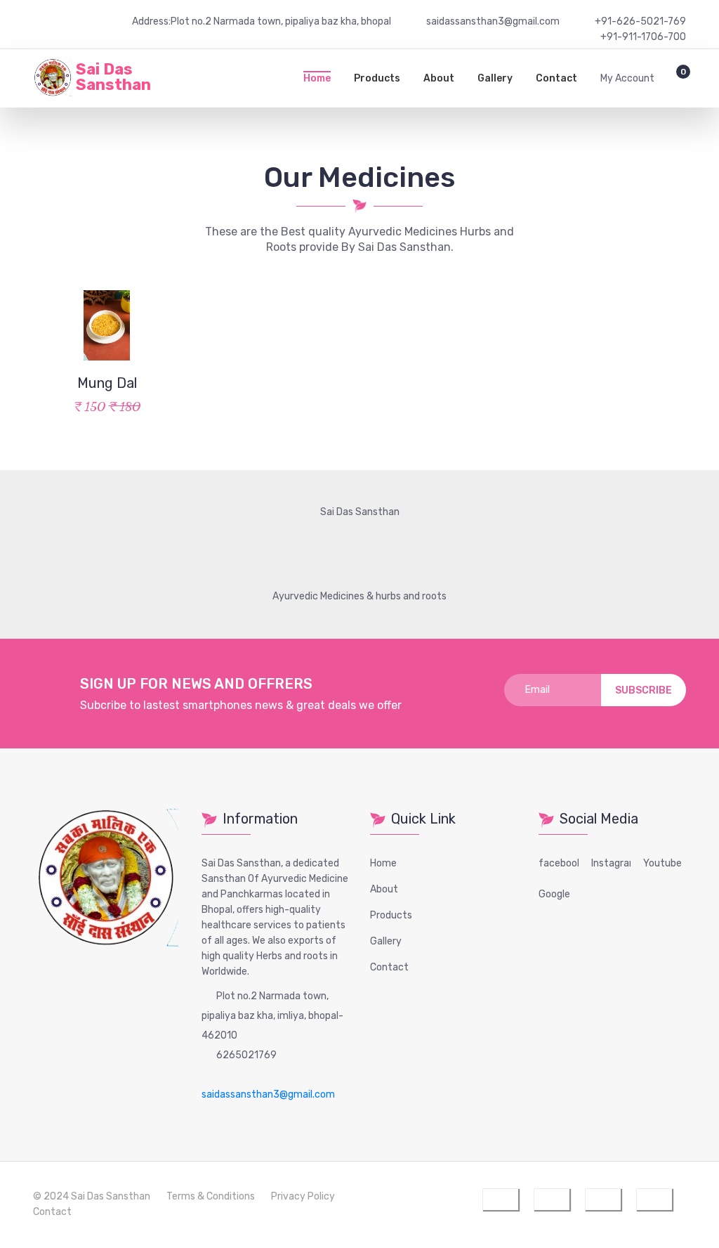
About (438, 78)
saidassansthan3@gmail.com (268, 1094)
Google (554, 894)
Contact (556, 78)
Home (317, 78)
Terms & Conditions (210, 1196)
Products (377, 78)
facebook (560, 863)
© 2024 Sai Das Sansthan (91, 1196)
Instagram (614, 863)
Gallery (495, 78)
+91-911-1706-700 (643, 37)
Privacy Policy (303, 1196)
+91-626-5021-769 (640, 21)
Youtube (662, 863)
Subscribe (643, 690)
